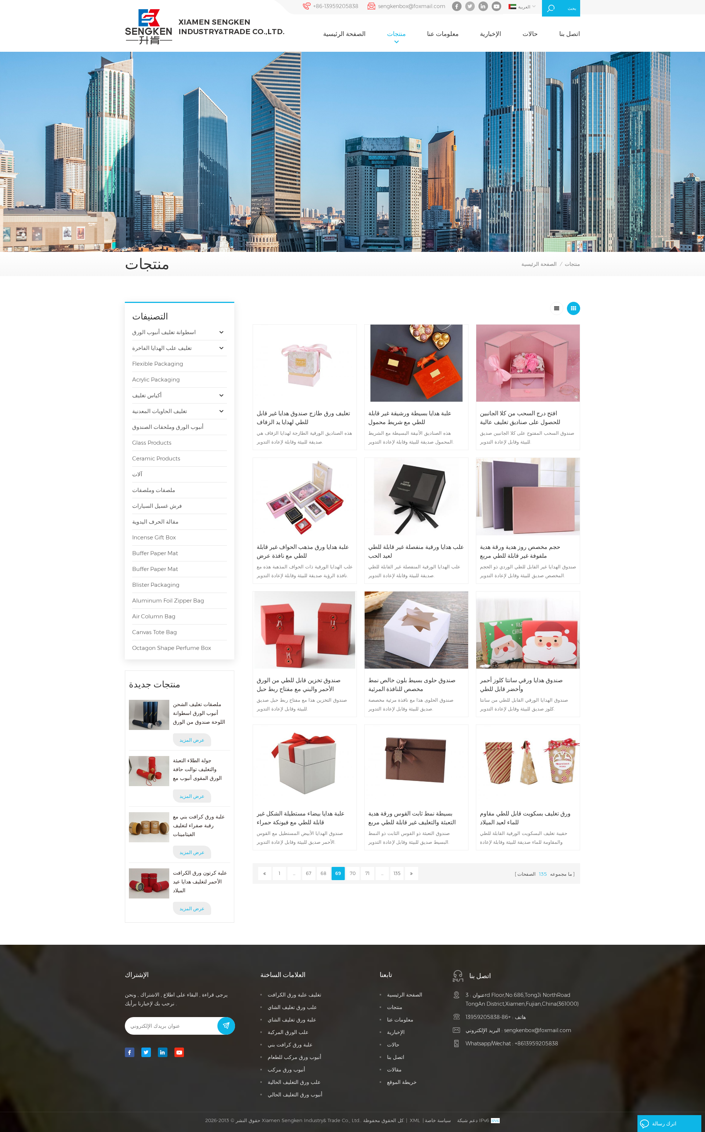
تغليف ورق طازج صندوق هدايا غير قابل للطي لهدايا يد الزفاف (303, 418)
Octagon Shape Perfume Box (171, 647)
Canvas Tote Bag (154, 632)
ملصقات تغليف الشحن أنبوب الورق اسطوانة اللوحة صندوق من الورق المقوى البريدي (199, 713)
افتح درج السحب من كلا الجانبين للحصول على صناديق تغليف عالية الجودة (520, 418)
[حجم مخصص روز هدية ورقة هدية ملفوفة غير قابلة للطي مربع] (528, 496)
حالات (530, 33)
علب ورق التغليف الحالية (294, 1082)
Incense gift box (154, 537)
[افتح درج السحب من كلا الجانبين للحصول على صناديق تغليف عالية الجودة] (528, 363)
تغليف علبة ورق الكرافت (294, 994)
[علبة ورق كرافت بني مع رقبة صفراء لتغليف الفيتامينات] (149, 827)
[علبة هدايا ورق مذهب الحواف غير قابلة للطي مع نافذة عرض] (305, 496)
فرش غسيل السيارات (157, 505)
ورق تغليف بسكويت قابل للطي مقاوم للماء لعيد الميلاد (525, 818)
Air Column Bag (154, 616)
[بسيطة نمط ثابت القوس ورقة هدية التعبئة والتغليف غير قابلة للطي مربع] (416, 763)
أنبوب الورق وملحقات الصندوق (167, 426)
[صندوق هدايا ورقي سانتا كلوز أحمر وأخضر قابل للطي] (528, 630)
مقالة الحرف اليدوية (155, 521)
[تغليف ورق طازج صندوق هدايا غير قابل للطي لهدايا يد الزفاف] (305, 363)
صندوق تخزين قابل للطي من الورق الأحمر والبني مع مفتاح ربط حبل (299, 684)
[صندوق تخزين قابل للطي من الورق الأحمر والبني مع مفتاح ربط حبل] (305, 630)
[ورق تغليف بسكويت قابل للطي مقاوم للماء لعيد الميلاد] (528, 763)
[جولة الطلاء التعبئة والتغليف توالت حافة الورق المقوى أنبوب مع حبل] (149, 771)
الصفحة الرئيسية (344, 33)
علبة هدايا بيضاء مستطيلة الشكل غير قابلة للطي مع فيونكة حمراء (301, 818)
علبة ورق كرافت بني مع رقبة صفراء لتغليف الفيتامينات (199, 825)
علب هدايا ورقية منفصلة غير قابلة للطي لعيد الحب (416, 551)
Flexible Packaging (157, 363)
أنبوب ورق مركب (286, 1069)
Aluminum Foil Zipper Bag (168, 600)
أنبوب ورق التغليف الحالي (295, 1094)
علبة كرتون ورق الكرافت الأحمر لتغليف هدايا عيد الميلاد (200, 881)
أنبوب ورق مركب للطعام (294, 1057)
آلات (137, 474)
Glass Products (151, 442)
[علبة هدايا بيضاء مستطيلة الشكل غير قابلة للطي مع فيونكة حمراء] (305, 763)
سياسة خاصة (438, 1120)
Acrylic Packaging (156, 379)
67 (308, 873)
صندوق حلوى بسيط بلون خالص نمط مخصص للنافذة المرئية (412, 684)
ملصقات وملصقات (153, 490)
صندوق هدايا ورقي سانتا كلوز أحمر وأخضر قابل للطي (521, 684)
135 (397, 873)
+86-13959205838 (335, 6)
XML (415, 1120)
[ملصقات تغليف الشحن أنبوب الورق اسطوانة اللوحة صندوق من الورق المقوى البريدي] (149, 715)
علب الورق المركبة (288, 1032)
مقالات (394, 1069)
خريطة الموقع (402, 1082)
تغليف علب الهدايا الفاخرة (162, 347)
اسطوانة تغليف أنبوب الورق (164, 332)
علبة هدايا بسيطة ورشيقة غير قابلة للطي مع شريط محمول (410, 418)
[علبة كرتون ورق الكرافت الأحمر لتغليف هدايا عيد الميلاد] (149, 883)
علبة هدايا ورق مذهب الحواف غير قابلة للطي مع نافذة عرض (303, 551)
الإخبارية (490, 33)
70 (353, 873)
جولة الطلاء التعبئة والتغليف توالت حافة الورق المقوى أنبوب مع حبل (197, 769)
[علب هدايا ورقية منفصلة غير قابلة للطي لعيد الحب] (416, 496)
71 (367, 873)
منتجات (396, 33)
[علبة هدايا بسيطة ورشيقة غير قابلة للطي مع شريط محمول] (416, 363)
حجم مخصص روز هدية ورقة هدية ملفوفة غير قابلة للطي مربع (520, 551)
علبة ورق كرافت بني (290, 1044)
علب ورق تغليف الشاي (292, 1007)
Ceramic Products (156, 458)
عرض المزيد (192, 740)
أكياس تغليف (147, 395)
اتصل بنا (569, 33)
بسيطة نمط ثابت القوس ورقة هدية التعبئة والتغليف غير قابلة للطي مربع (412, 818)
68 (323, 873)
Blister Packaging (156, 584)
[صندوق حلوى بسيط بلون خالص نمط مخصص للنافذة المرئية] (416, 630)
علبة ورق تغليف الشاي (292, 1019)
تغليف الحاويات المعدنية (159, 411)
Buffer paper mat (155, 553)
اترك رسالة (664, 1123)
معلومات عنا (443, 33)
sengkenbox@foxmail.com (411, 6)
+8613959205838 (536, 1043)
